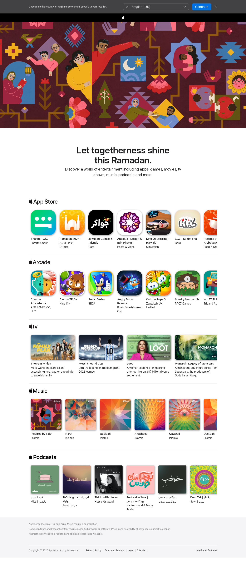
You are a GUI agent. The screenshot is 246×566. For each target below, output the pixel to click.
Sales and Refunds (114, 550)
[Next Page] (221, 220)
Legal (131, 550)
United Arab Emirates (206, 550)
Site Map (141, 550)
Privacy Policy (93, 550)
